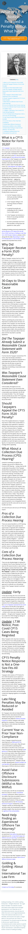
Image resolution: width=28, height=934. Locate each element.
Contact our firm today (8, 887)
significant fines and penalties (11, 811)
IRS (15, 155)
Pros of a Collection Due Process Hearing (14, 105)
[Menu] (25, 3)
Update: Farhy (7, 108)
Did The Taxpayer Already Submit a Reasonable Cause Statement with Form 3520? (13, 91)
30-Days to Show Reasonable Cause (12, 87)
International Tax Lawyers (15, 166)
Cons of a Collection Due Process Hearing (14, 107)
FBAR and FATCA (16, 742)
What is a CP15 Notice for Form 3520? (13, 82)
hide (17, 79)
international (13, 834)
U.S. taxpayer (6, 148)
